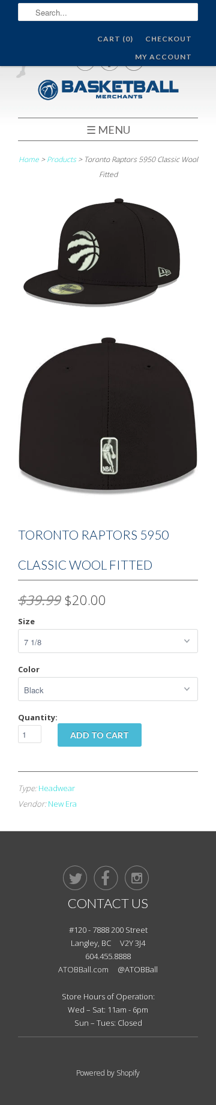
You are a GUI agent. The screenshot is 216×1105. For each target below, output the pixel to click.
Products (61, 159)
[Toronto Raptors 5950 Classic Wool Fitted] (108, 256)
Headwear (56, 788)
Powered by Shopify (108, 1073)
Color (29, 669)
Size (26, 621)
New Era (62, 803)
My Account (163, 56)
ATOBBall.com (83, 969)
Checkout (168, 38)
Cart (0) (115, 38)
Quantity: (38, 717)
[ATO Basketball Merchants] (108, 91)
